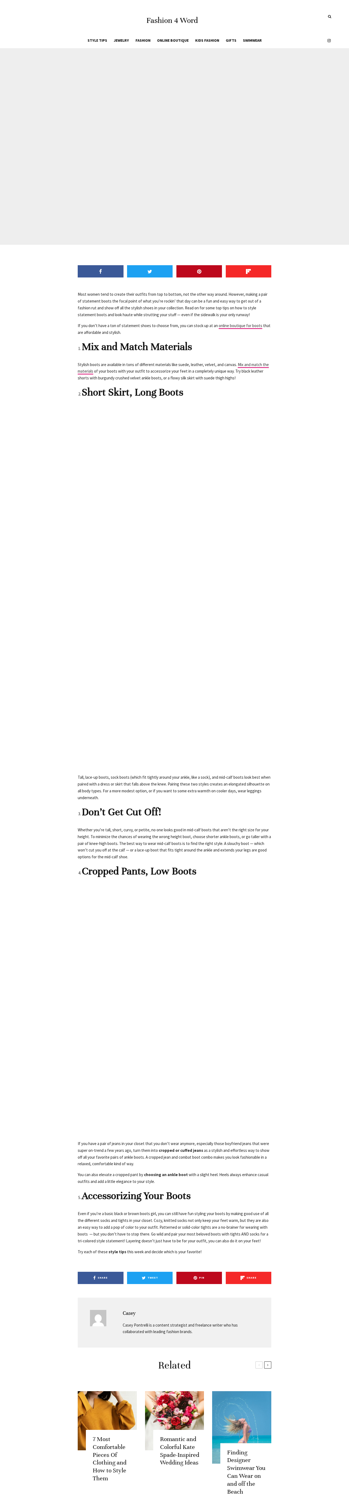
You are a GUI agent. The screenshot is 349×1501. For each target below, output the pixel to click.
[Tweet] (164, 166)
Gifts (231, 40)
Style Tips (97, 40)
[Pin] (179, 166)
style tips (117, 1251)
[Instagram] (329, 40)
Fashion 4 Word (172, 20)
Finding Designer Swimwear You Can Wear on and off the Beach (246, 1472)
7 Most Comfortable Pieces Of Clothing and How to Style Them (110, 1458)
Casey (129, 1313)
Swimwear (252, 40)
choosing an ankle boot (166, 1174)
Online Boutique (173, 40)
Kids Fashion (207, 40)
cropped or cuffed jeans (181, 1150)
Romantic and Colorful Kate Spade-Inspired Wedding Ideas (179, 1450)
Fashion (143, 40)
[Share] (150, 166)
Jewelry (121, 40)
